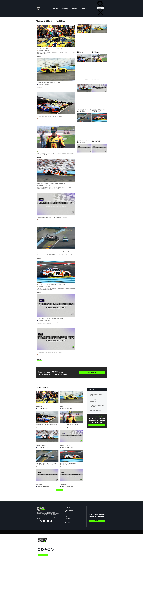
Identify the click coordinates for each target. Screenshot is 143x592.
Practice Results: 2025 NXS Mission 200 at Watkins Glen (50, 352)
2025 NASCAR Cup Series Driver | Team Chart (97, 402)
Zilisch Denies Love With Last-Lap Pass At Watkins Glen (50, 48)
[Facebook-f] (38, 521)
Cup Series (55, 8)
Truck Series (74, 8)
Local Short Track (68, 525)
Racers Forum (40, 588)
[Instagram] (44, 521)
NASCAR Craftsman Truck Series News (69, 519)
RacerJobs (40, 583)
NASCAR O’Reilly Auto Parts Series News (68, 515)
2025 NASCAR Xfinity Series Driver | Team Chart (97, 406)
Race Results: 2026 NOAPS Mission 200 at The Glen (49, 82)
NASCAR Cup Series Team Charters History (95, 399)
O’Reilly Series (65, 8)
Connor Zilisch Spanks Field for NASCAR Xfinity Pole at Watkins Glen (53, 284)
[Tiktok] (51, 521)
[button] (100, 4)
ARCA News (67, 522)
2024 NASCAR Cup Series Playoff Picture (97, 395)
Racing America (41, 578)
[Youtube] (48, 521)
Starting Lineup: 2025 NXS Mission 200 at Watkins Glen (50, 318)
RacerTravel (40, 586)
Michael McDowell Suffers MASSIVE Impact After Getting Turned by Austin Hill (55, 251)
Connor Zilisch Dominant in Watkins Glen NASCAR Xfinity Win (51, 183)
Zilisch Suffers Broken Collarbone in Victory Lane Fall (49, 149)
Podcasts (84, 8)
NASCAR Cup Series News (69, 511)
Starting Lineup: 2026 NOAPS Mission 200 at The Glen (49, 116)
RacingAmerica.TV (41, 581)
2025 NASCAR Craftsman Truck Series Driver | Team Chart (96, 410)
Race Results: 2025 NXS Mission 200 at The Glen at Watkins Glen (52, 217)
